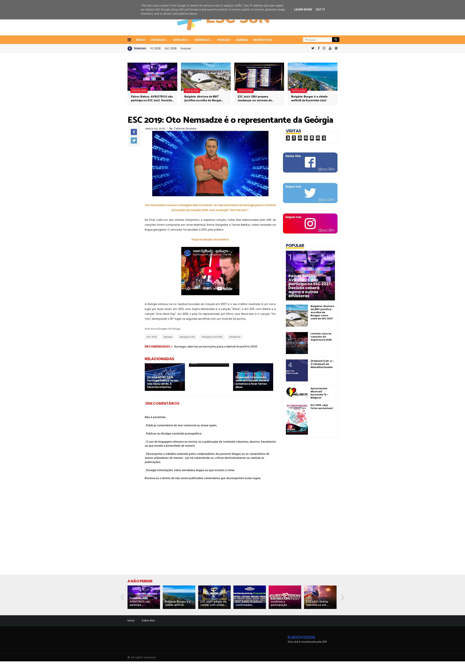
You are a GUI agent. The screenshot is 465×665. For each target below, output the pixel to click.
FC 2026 (156, 48)
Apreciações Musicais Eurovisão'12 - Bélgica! (319, 393)
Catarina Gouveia (185, 128)
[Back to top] (456, 656)
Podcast (224, 40)
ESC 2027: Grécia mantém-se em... (317, 603)
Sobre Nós (148, 620)
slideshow (234, 336)
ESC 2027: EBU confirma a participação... (280, 601)
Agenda (242, 40)
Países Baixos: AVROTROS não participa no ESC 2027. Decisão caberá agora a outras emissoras (152, 98)
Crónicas (158, 40)
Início (131, 620)
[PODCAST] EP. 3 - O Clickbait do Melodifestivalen (322, 364)
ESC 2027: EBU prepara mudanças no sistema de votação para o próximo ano (257, 98)
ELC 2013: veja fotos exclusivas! (322, 407)
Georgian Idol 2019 (212, 336)
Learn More (303, 9)
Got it (320, 9)
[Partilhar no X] (134, 140)
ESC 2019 (152, 336)
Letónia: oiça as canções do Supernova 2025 (321, 336)
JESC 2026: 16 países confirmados (249, 603)
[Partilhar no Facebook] (134, 132)
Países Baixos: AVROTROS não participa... (140, 601)
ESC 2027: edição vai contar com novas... (213, 603)
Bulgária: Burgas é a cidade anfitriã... (177, 603)
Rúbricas (202, 40)
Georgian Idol (187, 336)
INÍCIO (140, 40)
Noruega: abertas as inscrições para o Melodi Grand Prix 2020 (215, 346)
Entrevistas (262, 40)
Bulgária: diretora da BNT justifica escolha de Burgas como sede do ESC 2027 (202, 98)
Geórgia (168, 336)
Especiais (180, 40)
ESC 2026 (171, 48)
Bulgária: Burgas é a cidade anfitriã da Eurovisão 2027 (309, 98)
